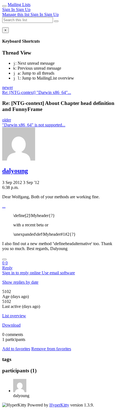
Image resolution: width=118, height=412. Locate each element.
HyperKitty (59, 405)
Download (11, 325)
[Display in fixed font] (4, 259)
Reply (7, 267)
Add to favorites (16, 348)
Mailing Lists (19, 4)
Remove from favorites (51, 348)
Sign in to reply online (22, 272)
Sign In (9, 9)
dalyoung (15, 170)
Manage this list (16, 14)
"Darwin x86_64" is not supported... (33, 125)
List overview (14, 315)
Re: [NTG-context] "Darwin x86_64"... (36, 92)
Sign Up (23, 9)
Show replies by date (20, 282)
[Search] (56, 21)
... (3, 206)
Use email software (58, 272)
